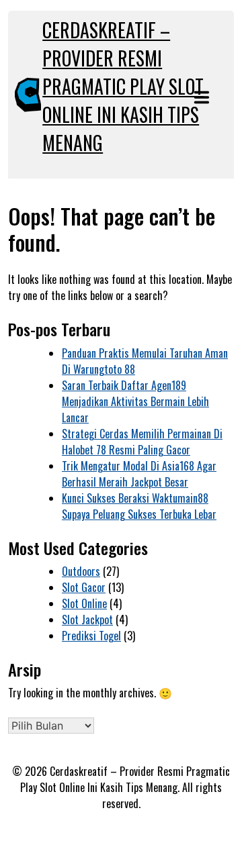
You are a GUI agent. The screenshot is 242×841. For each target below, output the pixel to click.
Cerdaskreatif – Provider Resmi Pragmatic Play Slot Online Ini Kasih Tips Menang (123, 86)
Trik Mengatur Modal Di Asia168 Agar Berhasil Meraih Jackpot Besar (139, 474)
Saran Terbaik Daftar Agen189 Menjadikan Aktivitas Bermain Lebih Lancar (135, 401)
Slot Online (84, 603)
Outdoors (81, 571)
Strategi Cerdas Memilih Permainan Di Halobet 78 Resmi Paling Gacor (142, 442)
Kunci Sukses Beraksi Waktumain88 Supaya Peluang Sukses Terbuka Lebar (139, 506)
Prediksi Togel (91, 636)
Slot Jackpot (87, 619)
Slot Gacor (84, 587)
